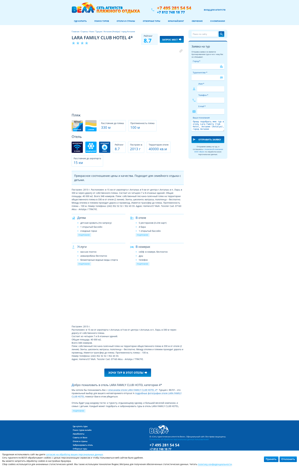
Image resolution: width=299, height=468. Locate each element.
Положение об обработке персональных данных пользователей (179, 439)
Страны (84, 31)
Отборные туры (151, 21)
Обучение (197, 21)
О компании (217, 21)
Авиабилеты (78, 434)
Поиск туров (101, 21)
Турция (98, 31)
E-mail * (202, 106)
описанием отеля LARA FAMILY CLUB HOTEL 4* (133, 389)
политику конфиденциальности (215, 464)
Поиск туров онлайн (82, 430)
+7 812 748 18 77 (171, 12)
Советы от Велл (80, 437)
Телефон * (203, 95)
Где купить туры (80, 426)
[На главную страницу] (106, 9)
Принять (271, 459)
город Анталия (128, 31)
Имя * (201, 83)
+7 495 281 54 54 (174, 8)
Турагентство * (200, 72)
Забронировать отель (83, 445)
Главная (75, 31)
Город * (196, 61)
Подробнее (84, 235)
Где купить (80, 21)
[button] (180, 50)
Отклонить (288, 459)
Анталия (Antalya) (112, 31)
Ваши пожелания (201, 117)
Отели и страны (126, 21)
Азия (91, 31)
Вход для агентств (214, 9)
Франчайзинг (176, 21)
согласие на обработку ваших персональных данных (74, 454)
